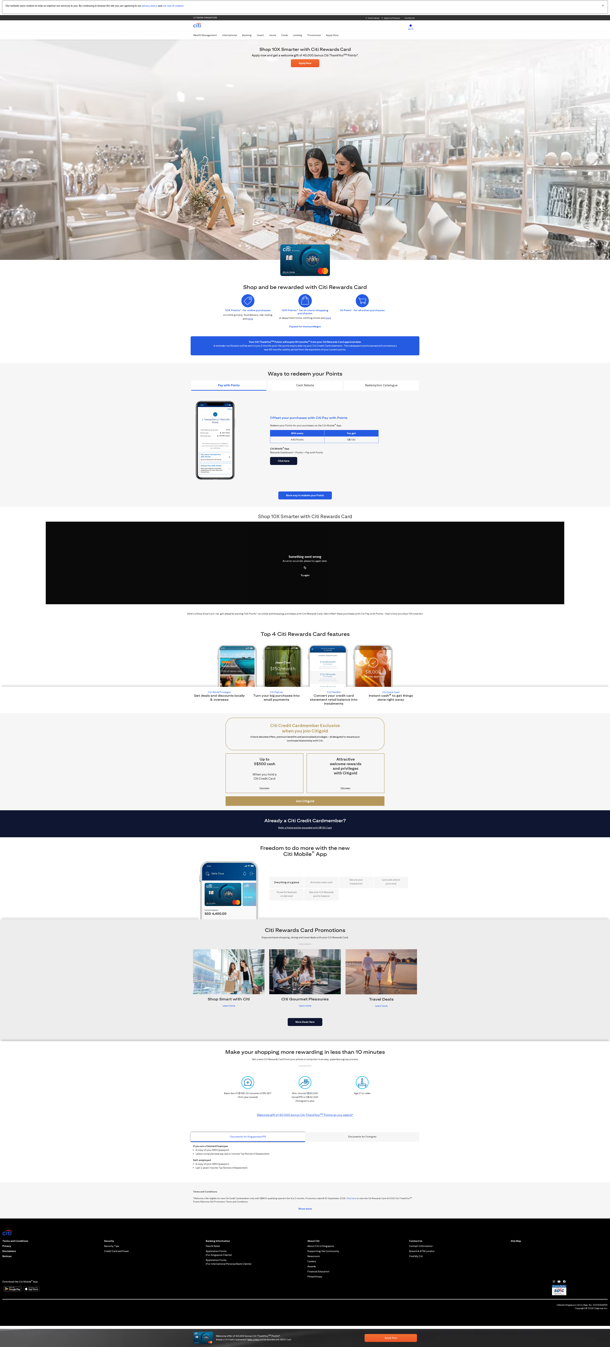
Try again (305, 575)
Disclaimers (9, 1251)
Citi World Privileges (219, 692)
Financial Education (318, 1271)
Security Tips (111, 1246)
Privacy (6, 1246)
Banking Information (218, 1240)
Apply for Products (392, 18)
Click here (283, 460)
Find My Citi (410, 18)
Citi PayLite (276, 692)
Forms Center (373, 18)
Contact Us (415, 1240)
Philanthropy (314, 1276)
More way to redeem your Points (305, 495)
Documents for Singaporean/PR (248, 1136)
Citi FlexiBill (333, 692)
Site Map (516, 1240)
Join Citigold (305, 801)
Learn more (229, 1005)
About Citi (313, 1240)
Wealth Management (205, 35)
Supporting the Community (323, 1251)
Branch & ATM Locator (422, 1251)
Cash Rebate (305, 385)
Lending (297, 35)
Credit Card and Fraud (116, 1251)
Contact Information (421, 1246)
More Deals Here (305, 1021)
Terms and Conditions (15, 1240)
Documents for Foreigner (362, 1136)
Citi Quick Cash (391, 692)
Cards (284, 35)
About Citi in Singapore (320, 1246)
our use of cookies (173, 5)
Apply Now (332, 35)
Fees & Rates (213, 1246)
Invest (260, 35)
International (229, 35)
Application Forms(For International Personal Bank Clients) (228, 1262)
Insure (272, 35)
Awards (311, 1266)
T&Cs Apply (264, 788)
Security (109, 1240)
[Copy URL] (305, 567)
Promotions (314, 35)
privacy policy (149, 5)
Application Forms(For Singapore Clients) (219, 1253)
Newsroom (313, 1256)
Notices (7, 1256)
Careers (311, 1261)
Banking (247, 35)
